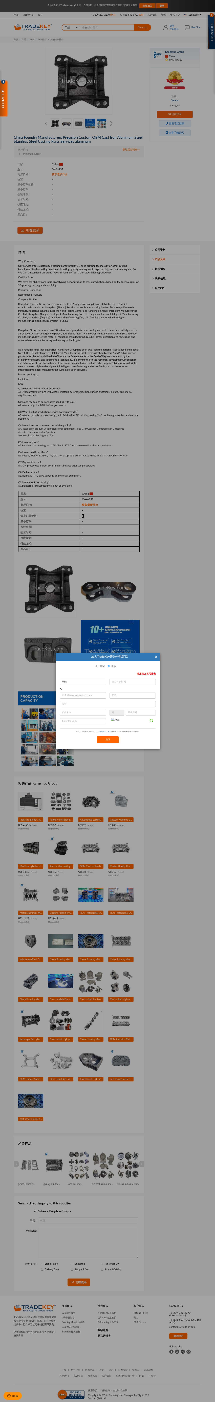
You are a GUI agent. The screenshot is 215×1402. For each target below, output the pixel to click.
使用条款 (102, 731)
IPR (109, 731)
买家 (102, 666)
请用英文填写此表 (146, 674)
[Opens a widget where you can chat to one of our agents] (12, 1396)
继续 (107, 739)
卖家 (113, 666)
